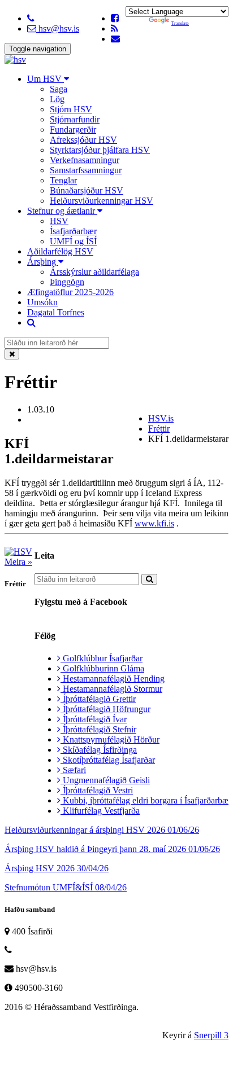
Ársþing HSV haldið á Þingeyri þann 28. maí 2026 (112, 849)
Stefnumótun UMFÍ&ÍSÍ (66, 887)
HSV (59, 221)
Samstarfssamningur (86, 170)
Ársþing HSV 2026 (57, 868)
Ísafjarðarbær (73, 231)
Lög (57, 99)
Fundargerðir (73, 129)
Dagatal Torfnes (55, 312)
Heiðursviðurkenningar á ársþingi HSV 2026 (102, 830)
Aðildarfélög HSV (60, 251)
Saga (58, 89)
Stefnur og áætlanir (62, 211)
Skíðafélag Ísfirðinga (99, 749)
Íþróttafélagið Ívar (94, 719)
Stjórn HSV (71, 109)
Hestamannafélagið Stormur (111, 688)
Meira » (18, 562)
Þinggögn (67, 282)
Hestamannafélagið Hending (113, 678)
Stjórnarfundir (75, 119)
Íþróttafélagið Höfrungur (105, 709)
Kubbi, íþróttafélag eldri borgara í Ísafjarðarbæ (144, 800)
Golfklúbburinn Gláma (102, 668)
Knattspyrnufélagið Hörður (110, 739)
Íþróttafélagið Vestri (97, 790)
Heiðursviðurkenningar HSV (101, 200)
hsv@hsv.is (57, 28)
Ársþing (42, 261)
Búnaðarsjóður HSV (86, 190)
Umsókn (42, 302)
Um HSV (45, 79)
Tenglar (63, 180)
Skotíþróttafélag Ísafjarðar (108, 760)
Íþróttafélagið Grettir (98, 699)
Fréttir (159, 428)
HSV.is (161, 418)
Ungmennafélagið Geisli (105, 780)
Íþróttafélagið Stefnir (98, 729)
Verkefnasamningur (84, 160)
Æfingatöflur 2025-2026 (70, 292)
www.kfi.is (154, 523)
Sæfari (73, 770)
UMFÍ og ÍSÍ (73, 241)
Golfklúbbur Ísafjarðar (102, 658)
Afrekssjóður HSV (83, 139)
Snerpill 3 (211, 1035)
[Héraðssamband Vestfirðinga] (15, 59)
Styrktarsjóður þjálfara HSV (100, 150)
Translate (180, 23)
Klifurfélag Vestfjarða (100, 810)
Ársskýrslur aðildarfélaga (94, 271)
